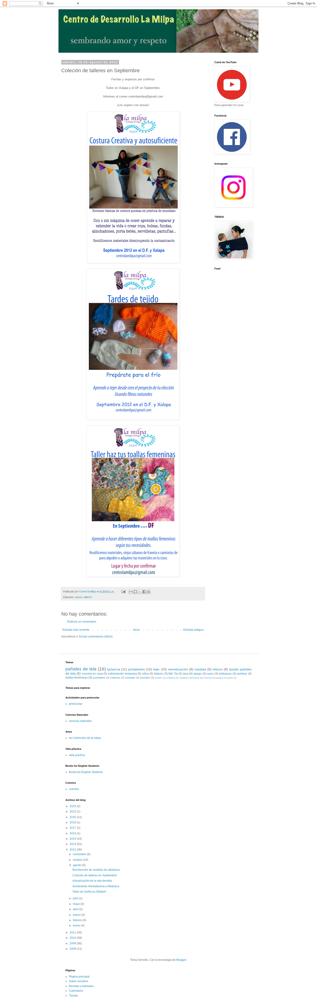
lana (185, 673)
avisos (78, 597)
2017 (73, 827)
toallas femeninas (76, 677)
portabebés (136, 669)
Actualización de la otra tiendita (92, 880)
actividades (99, 677)
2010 (73, 937)
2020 (73, 817)
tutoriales (145, 677)
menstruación (178, 669)
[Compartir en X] (139, 591)
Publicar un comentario (81, 621)
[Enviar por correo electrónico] (131, 591)
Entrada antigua (193, 629)
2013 (73, 844)
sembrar (242, 673)
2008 (73, 948)
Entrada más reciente (75, 629)
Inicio (136, 629)
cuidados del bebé (189, 677)
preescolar (75, 703)
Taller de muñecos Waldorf (89, 891)
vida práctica (77, 755)
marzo (77, 914)
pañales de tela (81, 668)
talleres (88, 597)
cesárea (170, 677)
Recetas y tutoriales (81, 986)
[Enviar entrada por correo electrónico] (123, 591)
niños (145, 673)
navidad (200, 669)
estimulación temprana (122, 673)
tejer (156, 669)
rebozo (217, 669)
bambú (158, 677)
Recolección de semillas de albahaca (96, 869)
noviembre (80, 854)
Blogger (181, 960)
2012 (73, 849)
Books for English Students (86, 772)
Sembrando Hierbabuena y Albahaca (95, 886)
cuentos (74, 789)
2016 (73, 833)
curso (210, 673)
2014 (73, 838)
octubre (78, 859)
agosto (77, 865)
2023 (73, 806)
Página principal (79, 976)
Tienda (73, 995)
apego (198, 673)
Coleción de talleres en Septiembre (94, 875)
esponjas (130, 677)
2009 (73, 943)
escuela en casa (92, 673)
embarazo (225, 673)
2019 (73, 822)
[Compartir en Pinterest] (148, 591)
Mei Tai (173, 673)
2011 (73, 932)
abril (76, 909)
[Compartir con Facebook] (144, 591)
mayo (77, 904)
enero (77, 925)
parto (230, 677)
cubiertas (115, 677)
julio (76, 898)
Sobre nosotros (78, 981)
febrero (78, 920)
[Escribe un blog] (135, 591)
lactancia (113, 669)
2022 (73, 811)
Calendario (76, 990)
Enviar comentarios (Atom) (96, 636)
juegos (219, 677)
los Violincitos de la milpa (85, 738)
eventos (207, 677)
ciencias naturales (80, 721)
